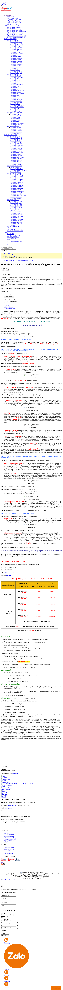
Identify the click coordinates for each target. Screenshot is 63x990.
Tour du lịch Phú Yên (16, 197)
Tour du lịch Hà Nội (15, 211)
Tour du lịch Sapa (15, 209)
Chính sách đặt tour (9, 834)
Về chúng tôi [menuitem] (7, 15)
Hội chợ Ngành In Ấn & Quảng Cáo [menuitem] (16, 36)
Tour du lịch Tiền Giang (16, 152)
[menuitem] (33, 14)
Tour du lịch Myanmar (16, 42)
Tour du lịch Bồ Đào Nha (17, 90)
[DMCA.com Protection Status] (9, 880)
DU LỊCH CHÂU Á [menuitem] (12, 40)
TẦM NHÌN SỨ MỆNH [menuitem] (13, 21)
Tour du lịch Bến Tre (15, 146)
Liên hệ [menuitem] (6, 244)
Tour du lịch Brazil (15, 120)
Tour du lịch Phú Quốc (16, 138)
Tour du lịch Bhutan (15, 56)
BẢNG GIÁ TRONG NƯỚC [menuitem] (15, 231)
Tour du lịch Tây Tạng (16, 62)
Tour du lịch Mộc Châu (16, 216)
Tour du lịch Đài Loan (16, 58)
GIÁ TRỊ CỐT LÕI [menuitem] (12, 18)
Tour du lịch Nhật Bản (16, 46)
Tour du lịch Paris (15, 111)
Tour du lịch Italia (15, 110)
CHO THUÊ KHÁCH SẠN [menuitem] (14, 241)
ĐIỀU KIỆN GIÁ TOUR (10, 307)
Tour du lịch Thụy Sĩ (15, 76)
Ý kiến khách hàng (9, 840)
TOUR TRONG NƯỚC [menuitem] (10, 135)
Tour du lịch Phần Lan (16, 80)
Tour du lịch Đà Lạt (15, 172)
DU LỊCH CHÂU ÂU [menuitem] (13, 74)
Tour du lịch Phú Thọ (16, 204)
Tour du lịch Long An (16, 149)
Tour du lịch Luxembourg (17, 105)
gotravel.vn (9, 811)
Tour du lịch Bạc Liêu (16, 158)
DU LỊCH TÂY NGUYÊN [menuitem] (14, 166)
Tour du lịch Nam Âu (16, 101)
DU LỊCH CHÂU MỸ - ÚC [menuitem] (14, 112)
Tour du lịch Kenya (15, 127)
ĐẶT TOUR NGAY (9, 297)
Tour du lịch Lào (14, 55)
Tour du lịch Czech (15, 104)
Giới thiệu (6, 833)
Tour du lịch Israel (15, 70)
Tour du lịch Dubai (15, 68)
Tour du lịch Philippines (16, 53)
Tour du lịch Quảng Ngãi (17, 185)
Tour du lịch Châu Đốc (16, 164)
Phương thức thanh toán (10, 839)
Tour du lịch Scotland (16, 102)
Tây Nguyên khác (15, 167)
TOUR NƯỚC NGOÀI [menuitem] (10, 39)
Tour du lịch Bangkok (16, 73)
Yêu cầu (3, 933)
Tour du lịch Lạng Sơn (16, 207)
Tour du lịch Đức (14, 95)
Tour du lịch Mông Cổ (16, 71)
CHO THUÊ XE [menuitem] (11, 238)
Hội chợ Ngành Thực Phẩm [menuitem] (14, 30)
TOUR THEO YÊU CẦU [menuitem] (14, 235)
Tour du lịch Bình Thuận (16, 182)
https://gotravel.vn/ (10, 572)
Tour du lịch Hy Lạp (15, 87)
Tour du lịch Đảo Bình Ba (17, 183)
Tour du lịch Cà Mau (15, 163)
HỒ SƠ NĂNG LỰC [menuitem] (13, 24)
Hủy (2, 935)
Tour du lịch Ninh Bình (16, 219)
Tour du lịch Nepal (15, 52)
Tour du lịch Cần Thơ (16, 155)
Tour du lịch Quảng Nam (17, 186)
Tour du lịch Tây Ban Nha (17, 93)
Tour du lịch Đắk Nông (16, 169)
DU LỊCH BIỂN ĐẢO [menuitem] (13, 226)
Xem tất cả (15, 773)
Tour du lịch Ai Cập (15, 129)
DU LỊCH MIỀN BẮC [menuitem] (13, 200)
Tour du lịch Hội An (15, 189)
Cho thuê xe (7, 850)
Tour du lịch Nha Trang (16, 176)
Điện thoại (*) (4, 902)
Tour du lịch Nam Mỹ (16, 118)
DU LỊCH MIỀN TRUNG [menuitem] (14, 173)
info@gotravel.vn (5, 3)
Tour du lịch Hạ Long (16, 203)
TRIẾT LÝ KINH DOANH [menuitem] (14, 19)
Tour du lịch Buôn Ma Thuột (18, 198)
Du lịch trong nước (9, 849)
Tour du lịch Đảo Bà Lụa (17, 157)
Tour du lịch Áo (14, 98)
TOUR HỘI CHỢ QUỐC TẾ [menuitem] (12, 25)
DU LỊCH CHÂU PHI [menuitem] (13, 126)
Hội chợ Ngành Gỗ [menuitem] (12, 28)
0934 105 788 (4, 4)
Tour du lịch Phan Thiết (16, 180)
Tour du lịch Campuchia (16, 64)
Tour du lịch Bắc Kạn (16, 223)
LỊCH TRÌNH (7, 305)
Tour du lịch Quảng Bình (17, 191)
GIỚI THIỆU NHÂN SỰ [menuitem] (14, 22)
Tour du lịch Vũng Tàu (16, 139)
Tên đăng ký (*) (5, 895)
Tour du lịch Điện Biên (16, 213)
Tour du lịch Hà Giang (16, 220)
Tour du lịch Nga (14, 83)
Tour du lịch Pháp (15, 96)
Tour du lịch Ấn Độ (15, 65)
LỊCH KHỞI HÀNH (9, 308)
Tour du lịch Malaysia (16, 61)
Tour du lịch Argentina (16, 115)
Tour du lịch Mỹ (14, 121)
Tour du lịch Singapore (16, 43)
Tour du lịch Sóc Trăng (16, 161)
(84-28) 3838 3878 (12, 805)
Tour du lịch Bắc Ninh (16, 217)
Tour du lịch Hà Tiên (15, 154)
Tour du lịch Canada (15, 114)
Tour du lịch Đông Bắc (16, 214)
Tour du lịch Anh (14, 86)
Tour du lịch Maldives (16, 50)
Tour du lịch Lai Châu (16, 201)
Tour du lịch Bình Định (16, 188)
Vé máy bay (7, 852)
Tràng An (12, 225)
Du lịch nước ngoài (9, 847)
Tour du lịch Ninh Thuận (16, 175)
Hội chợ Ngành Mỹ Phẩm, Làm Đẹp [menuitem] (16, 31)
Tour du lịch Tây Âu (15, 79)
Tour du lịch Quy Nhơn (16, 179)
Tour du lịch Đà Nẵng (16, 194)
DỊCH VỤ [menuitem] (7, 232)
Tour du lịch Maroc (15, 133)
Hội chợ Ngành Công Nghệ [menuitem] (14, 34)
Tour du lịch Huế (14, 177)
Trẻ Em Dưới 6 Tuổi (6, 927)
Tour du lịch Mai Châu (16, 206)
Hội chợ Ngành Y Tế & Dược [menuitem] (15, 33)
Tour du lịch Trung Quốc (16, 45)
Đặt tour (7, 935)
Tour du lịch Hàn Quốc (16, 47)
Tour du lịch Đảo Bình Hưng (18, 195)
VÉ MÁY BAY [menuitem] (11, 240)
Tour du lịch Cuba (15, 117)
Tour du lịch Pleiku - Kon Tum (18, 170)
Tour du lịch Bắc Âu (15, 108)
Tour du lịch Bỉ (14, 89)
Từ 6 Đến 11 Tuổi (5, 924)
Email (2, 905)
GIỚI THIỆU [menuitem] (10, 16)
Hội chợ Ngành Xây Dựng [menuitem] (14, 27)
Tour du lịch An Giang (16, 141)
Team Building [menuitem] (11, 234)
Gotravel (8, 575)
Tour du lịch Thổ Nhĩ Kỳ (17, 107)
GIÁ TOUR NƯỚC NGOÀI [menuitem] (14, 229)
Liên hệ (6, 842)
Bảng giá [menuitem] (6, 228)
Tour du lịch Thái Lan (16, 49)
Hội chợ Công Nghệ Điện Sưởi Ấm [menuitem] (16, 37)
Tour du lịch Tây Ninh (16, 160)
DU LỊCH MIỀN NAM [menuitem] (13, 136)
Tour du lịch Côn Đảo (16, 142)
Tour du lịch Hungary (16, 81)
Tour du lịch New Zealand (17, 123)
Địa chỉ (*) (3, 899)
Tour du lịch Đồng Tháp (16, 151)
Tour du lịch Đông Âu (16, 99)
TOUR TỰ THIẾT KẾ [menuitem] (13, 237)
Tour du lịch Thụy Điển (16, 84)
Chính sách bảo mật (9, 836)
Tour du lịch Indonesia (16, 67)
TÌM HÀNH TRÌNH (6, 247)
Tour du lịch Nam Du (16, 148)
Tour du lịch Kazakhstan (16, 77)
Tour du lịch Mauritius (16, 132)
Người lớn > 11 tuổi (6, 920)
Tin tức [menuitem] (6, 242)
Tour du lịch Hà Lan (15, 92)
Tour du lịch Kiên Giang (16, 145)
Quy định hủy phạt (9, 837)
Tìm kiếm (3, 250)
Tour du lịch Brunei (15, 59)
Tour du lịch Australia (16, 124)
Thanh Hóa (13, 210)
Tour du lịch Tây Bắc (16, 222)
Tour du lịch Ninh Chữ (16, 192)
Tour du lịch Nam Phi (16, 130)
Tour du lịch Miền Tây (16, 144)
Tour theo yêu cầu (8, 853)
